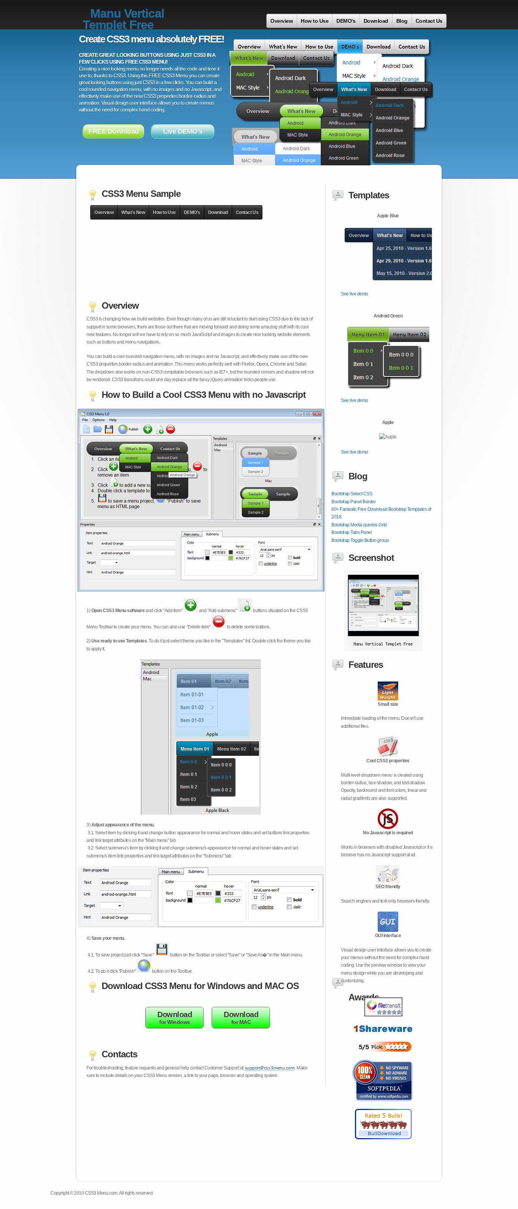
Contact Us (429, 21)
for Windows (174, 1017)
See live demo (354, 294)
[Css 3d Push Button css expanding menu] (383, 1020)
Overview (281, 21)
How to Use (314, 21)
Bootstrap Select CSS (351, 493)
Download (376, 21)
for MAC (241, 1017)
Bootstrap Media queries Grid (359, 525)
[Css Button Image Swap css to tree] (383, 1055)
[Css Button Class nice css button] (383, 1106)
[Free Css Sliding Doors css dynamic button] (383, 1039)
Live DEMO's (182, 131)
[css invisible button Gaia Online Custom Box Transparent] (383, 649)
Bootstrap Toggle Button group (360, 540)
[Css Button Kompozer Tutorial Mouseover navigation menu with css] (383, 1143)
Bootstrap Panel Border (353, 501)
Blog (402, 21)
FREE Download (113, 131)
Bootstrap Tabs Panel (351, 532)
